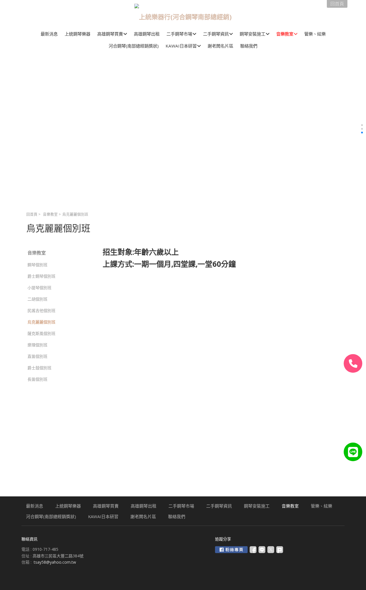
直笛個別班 (37, 356)
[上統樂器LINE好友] (353, 452)
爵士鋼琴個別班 (41, 276)
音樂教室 (50, 214)
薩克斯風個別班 (41, 333)
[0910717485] (353, 363)
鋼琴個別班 (37, 264)
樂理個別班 (37, 345)
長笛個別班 (37, 379)
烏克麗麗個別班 (41, 322)
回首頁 (31, 214)
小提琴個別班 (39, 287)
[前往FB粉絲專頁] (231, 549)
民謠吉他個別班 (41, 310)
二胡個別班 (37, 299)
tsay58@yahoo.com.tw (55, 562)
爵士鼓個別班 (39, 367)
